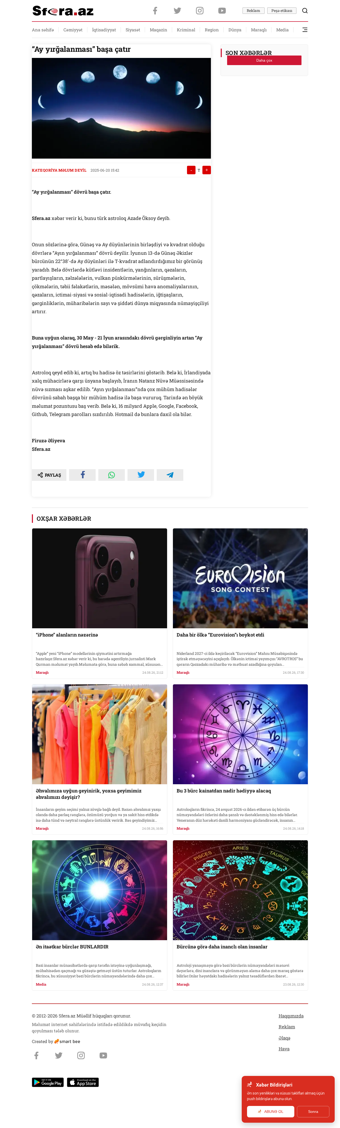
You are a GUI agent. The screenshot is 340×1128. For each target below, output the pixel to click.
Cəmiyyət (73, 29)
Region (212, 29)
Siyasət (133, 29)
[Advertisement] (264, 93)
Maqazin (158, 29)
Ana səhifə (43, 29)
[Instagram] (199, 10)
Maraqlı (259, 29)
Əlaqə (284, 1038)
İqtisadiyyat (104, 29)
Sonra (313, 1111)
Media (282, 29)
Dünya (234, 29)
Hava (284, 1049)
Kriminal (186, 29)
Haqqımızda (291, 1016)
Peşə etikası (281, 10)
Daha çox (264, 60)
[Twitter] (177, 10)
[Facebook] (155, 10)
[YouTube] (222, 10)
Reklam (253, 10)
